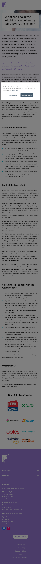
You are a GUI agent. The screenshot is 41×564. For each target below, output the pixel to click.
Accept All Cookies (27, 95)
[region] (20, 91)
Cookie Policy (15, 90)
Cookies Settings (13, 95)
